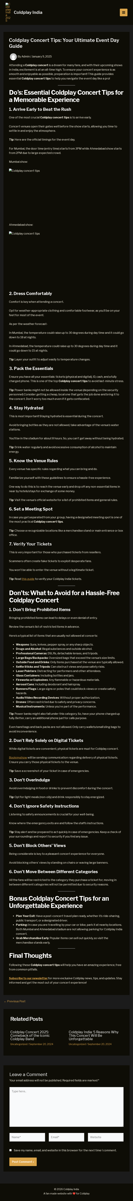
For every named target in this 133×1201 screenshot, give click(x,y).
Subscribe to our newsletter (28, 978)
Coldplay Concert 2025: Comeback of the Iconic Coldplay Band (30, 1035)
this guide (28, 579)
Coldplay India (28, 12)
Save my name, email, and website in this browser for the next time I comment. (65, 1150)
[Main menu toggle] (123, 12)
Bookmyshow (18, 757)
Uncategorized (18, 1044)
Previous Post (14, 1001)
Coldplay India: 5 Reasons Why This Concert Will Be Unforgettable (94, 1035)
